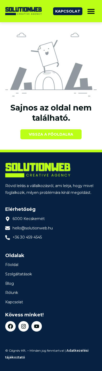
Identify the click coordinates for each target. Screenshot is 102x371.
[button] (91, 11)
